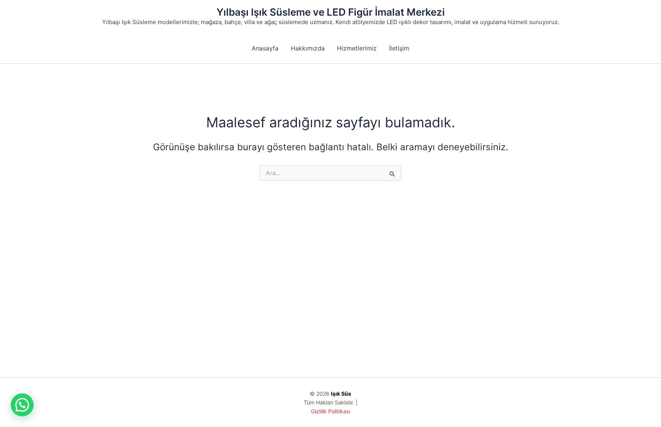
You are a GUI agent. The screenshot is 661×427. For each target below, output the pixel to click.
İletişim (399, 48)
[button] (22, 404)
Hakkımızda (308, 48)
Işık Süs (341, 393)
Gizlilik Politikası (330, 411)
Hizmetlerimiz (357, 48)
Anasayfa (265, 48)
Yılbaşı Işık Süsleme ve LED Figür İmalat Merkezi (331, 12)
